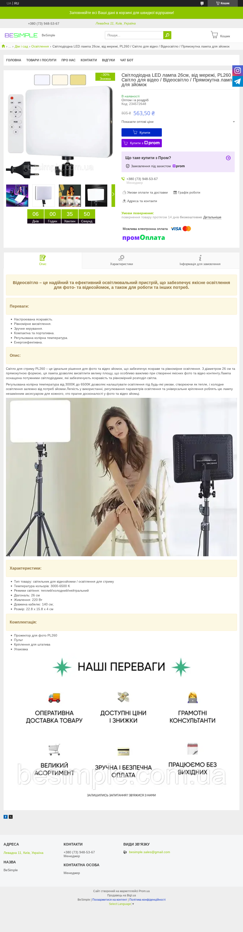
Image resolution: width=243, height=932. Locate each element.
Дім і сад (21, 46)
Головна (13, 60)
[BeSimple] (21, 35)
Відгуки (108, 60)
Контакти (89, 60)
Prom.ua (144, 891)
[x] (11, 817)
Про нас (68, 60)
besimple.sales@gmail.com (149, 852)
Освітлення (40, 46)
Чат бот (126, 60)
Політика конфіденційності (147, 899)
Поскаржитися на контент (109, 899)
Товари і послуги (41, 60)
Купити (145, 132)
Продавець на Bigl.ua (121, 895)
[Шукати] (167, 35)
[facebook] (6, 817)
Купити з (136, 143)
